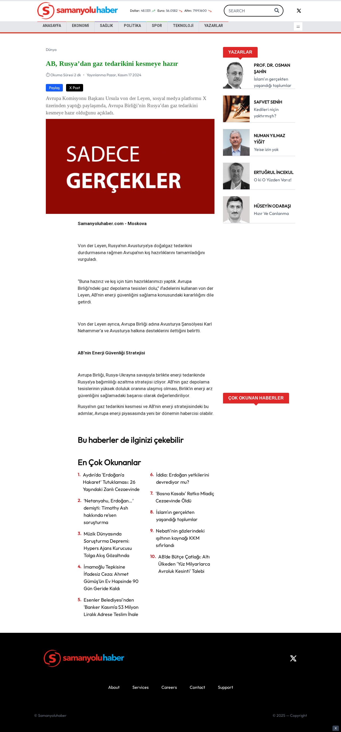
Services (140, 687)
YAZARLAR (213, 25)
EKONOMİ (80, 25)
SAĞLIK (106, 25)
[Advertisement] (259, 310)
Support (225, 687)
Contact (197, 687)
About (114, 687)
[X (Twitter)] (293, 658)
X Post (74, 87)
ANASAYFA (52, 25)
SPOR (157, 25)
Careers (169, 687)
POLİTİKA (132, 25)
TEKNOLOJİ (183, 25)
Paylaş (54, 87)
